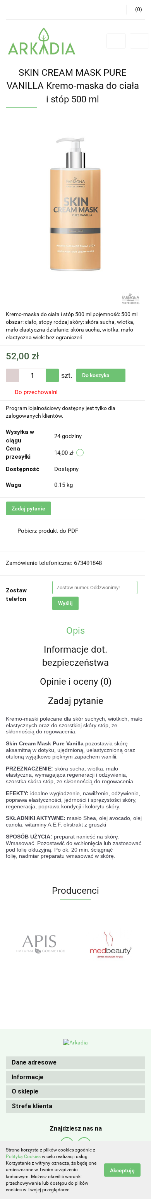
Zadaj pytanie (28, 508)
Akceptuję (122, 1170)
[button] (75, 1062)
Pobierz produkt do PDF (47, 530)
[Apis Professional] (41, 944)
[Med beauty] (110, 944)
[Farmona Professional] (130, 298)
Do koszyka (96, 375)
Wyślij (65, 603)
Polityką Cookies (23, 1156)
